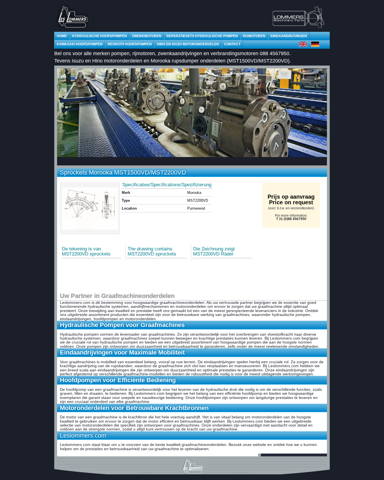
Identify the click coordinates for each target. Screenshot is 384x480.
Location (129, 208)
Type (126, 200)
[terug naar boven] (192, 465)
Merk (126, 192)
